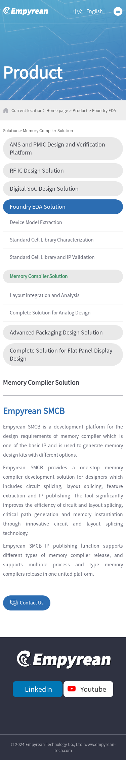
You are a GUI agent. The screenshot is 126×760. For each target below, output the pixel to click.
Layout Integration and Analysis (45, 295)
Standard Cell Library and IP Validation (52, 257)
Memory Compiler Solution (48, 130)
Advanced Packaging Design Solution (56, 332)
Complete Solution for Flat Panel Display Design (61, 354)
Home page (57, 110)
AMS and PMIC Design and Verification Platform (57, 148)
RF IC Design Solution (37, 170)
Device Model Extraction (36, 222)
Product (80, 110)
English (94, 11)
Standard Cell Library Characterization (52, 240)
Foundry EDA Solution (38, 206)
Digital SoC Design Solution (44, 188)
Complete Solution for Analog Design (50, 312)
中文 (78, 11)
